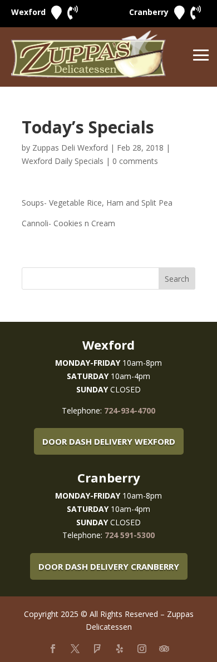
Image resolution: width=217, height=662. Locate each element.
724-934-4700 (129, 410)
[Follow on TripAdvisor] (164, 649)
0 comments (135, 161)
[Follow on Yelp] (120, 649)
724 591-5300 (130, 535)
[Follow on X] (75, 649)
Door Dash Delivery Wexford (108, 441)
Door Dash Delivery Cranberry (108, 566)
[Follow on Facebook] (53, 649)
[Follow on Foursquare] (97, 649)
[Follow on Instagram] (142, 649)
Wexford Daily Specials (62, 161)
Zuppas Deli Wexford (70, 147)
